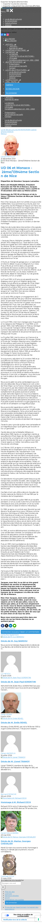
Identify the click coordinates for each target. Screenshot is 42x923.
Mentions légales (12, 896)
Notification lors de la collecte (15, 920)
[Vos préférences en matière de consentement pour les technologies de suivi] (38, 919)
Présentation (14, 64)
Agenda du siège (16, 48)
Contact (12, 68)
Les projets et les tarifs (18, 66)
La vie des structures (13, 19)
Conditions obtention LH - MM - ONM (24, 60)
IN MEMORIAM (11, 21)
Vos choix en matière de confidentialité (23, 915)
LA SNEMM (13, 54)
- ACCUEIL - (13, 46)
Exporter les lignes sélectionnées (14, 2)
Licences (8, 894)
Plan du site (10, 892)
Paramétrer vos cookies (14, 900)
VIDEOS (8, 25)
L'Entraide (13, 58)
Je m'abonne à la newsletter (12, 880)
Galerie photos (11, 23)
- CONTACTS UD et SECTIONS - (21, 56)
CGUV (7, 898)
